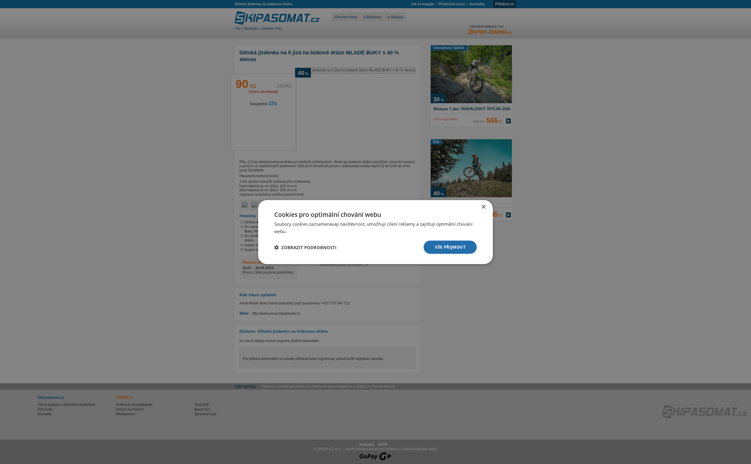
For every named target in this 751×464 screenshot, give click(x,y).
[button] (305, 247)
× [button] (483, 207)
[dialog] (375, 232)
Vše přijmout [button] (450, 247)
